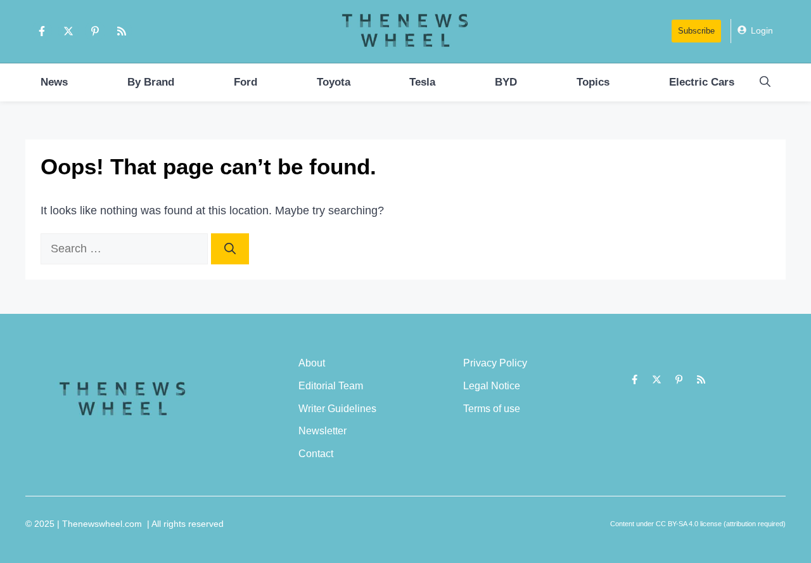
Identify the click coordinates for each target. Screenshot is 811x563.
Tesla (422, 82)
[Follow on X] (68, 31)
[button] (765, 82)
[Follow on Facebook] (42, 31)
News (54, 82)
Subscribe (696, 31)
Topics (593, 82)
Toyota (333, 82)
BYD (506, 82)
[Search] (230, 248)
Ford (245, 82)
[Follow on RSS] (122, 31)
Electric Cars (701, 82)
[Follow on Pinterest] (95, 31)
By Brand (150, 82)
